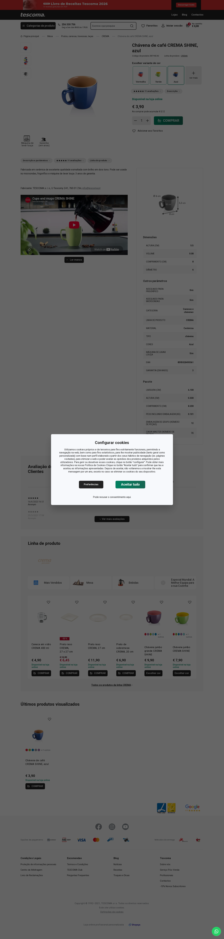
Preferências (91, 484)
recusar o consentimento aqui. (115, 497)
